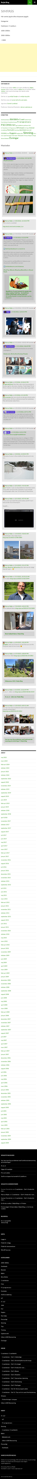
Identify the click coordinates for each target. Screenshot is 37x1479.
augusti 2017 (5, 831)
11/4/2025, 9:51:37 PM (22, 565)
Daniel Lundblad (12, 103)
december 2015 (6, 874)
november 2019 (6, 785)
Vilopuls (30, 135)
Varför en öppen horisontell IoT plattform (13, 1176)
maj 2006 (4, 1079)
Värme (2, 138)
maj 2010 (4, 938)
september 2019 (6, 793)
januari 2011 (5, 927)
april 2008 (4, 1005)
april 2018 (4, 817)
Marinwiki (10, 130)
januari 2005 (5, 1132)
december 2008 (6, 980)
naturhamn (23, 130)
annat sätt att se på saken (19, 100)
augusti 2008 (5, 994)
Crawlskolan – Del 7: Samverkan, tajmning (15, 1378)
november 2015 (6, 877)
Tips (2, 1326)
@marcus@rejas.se (26, 107)
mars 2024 (4, 761)
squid (5, 135)
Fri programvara (24, 122)
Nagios (3, 1312)
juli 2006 (3, 1072)
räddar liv (21, 89)
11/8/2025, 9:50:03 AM (22, 533)
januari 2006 (5, 1090)
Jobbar (3, 91)
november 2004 (6, 1136)
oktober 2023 (5, 768)
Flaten (29, 119)
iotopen (21, 128)
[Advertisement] (18, 58)
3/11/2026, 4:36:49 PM (23, 346)
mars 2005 (4, 1125)
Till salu (26, 135)
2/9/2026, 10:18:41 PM (22, 382)
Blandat (3, 1270)
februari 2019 (5, 803)
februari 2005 (5, 1128)
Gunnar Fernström (6, 1198)
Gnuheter (4, 1291)
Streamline (9, 135)
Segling (18, 133)
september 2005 (6, 1104)
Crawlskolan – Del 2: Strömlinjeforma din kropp (16, 1360)
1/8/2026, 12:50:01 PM (22, 454)
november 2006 (6, 1061)
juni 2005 (4, 1114)
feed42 (26, 119)
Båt (11, 119)
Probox (24, 1203)
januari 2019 (5, 807)
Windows (6, 138)
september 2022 (6, 778)
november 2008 (6, 983)
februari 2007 (5, 1051)
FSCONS (6, 124)
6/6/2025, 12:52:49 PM (22, 690)
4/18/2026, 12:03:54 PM (19, 312)
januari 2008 (5, 1015)
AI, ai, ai (3, 1166)
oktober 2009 (5, 955)
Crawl (21, 119)
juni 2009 (4, 959)
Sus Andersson (10, 158)
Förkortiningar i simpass (9, 1399)
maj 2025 (4, 757)
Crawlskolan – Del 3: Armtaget (11, 1364)
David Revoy (10, 346)
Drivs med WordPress (6, 1476)
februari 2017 (5, 853)
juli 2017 (3, 835)
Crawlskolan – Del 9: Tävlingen (11, 1385)
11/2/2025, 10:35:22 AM (22, 576)
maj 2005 (4, 1118)
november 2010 (6, 930)
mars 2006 (4, 1086)
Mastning (16, 130)
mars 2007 (4, 1047)
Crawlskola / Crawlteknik (8, 1353)
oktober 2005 (5, 1100)
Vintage (34, 135)
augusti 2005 (5, 1107)
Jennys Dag (4, 1222)
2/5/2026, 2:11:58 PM (21, 395)
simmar (3, 89)
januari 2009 (5, 976)
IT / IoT (3, 1302)
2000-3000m (5, 1263)
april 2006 (4, 1082)
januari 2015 (5, 906)
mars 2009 (4, 969)
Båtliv (16, 119)
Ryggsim (12, 133)
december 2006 (6, 1058)
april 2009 (4, 966)
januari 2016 (5, 870)
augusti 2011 (5, 920)
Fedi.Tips (9, 237)
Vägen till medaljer (6, 1169)
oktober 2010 (5, 934)
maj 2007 (4, 1040)
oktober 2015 (5, 881)
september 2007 (6, 1029)
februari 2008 (5, 1012)
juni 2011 (4, 923)
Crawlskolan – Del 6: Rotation (11, 1374)
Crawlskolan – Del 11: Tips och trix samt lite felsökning (19, 1392)
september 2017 (6, 828)
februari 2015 (5, 902)
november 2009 (6, 952)
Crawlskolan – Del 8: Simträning (12, 1382)
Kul (2, 1309)
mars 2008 (4, 1008)
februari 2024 (5, 764)
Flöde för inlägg (6, 1243)
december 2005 (6, 1093)
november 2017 (6, 821)
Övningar (14, 138)
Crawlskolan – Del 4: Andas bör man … (23, 1194)
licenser (32, 128)
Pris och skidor (5, 1173)
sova (2, 135)
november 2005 (6, 1097)
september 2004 (6, 1139)
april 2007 (4, 1044)
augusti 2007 (5, 1033)
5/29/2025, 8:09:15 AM (22, 705)
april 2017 (4, 846)
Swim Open (14, 135)
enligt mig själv (25, 96)
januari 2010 (5, 948)
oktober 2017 (5, 824)
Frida (7, 432)
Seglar (31, 87)
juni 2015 (4, 892)
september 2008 (6, 991)
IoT (2, 1298)
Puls (8, 133)
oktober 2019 (5, 789)
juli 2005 (3, 1111)
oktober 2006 (5, 1065)
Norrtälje (4, 1316)
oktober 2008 (5, 987)
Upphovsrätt (5, 1333)
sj (35, 133)
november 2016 (6, 860)
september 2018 (6, 814)
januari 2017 (5, 856)
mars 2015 (4, 899)
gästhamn (25, 125)
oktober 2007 (5, 1026)
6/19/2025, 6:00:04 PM (22, 653)
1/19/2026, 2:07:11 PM (24, 412)
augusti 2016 (5, 863)
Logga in (3, 1239)
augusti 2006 (5, 1068)
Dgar (7, 312)
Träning (3, 1330)
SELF (22, 133)
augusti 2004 (5, 1143)
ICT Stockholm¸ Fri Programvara (8, 128)
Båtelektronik (6, 1437)
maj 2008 (4, 1001)
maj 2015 (4, 895)
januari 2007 (5, 1054)
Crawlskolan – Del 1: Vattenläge (12, 1357)
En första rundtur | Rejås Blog (10, 1203)
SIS (34, 133)
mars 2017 (4, 849)
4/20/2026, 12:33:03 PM (22, 221)
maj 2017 (4, 842)
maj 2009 (4, 962)
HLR (30, 125)
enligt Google (14, 96)
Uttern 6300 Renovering (8, 1337)
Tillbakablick (21, 135)
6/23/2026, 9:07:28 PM (25, 158)
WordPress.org (5, 1250)
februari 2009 (5, 973)
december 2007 (6, 1019)
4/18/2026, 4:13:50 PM (21, 237)
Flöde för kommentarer (8, 1246)
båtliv (14, 87)
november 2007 (6, 1022)
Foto (2, 1284)
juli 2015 (3, 888)
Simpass (3, 1396)
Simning (28, 132)
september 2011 (6, 916)
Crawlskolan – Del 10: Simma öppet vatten (15, 1389)
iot (17, 127)
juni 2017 (4, 839)
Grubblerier (20, 125)
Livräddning (4, 130)
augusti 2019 (5, 796)
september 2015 (6, 884)
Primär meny (34, 2)
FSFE (13, 125)
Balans (8, 119)
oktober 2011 (5, 913)
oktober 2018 (5, 810)
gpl (16, 125)
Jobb (2, 1305)
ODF (30, 130)
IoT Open (27, 128)
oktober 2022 (5, 775)
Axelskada (3, 119)
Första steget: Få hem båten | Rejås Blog (13, 1207)
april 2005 (4, 1121)
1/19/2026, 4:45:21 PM (19, 432)
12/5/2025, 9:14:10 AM (22, 485)
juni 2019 (4, 800)
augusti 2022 (5, 782)
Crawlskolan (5, 1280)
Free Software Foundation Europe (9, 122)
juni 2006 (4, 1075)
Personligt (4, 1319)
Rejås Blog (5, 2)
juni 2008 (4, 998)
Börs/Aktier (4, 1277)
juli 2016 (3, 867)
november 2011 (6, 909)
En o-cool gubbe (6, 1221)
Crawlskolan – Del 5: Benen (10, 1371)
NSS (28, 130)
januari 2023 (5, 771)
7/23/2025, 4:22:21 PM (22, 606)
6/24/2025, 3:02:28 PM (22, 642)
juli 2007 (3, 1037)
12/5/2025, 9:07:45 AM (22, 498)
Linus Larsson (10, 412)
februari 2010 (5, 945)
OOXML (4, 133)
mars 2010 (4, 941)
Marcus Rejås (9, 153)
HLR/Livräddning (6, 1294)
